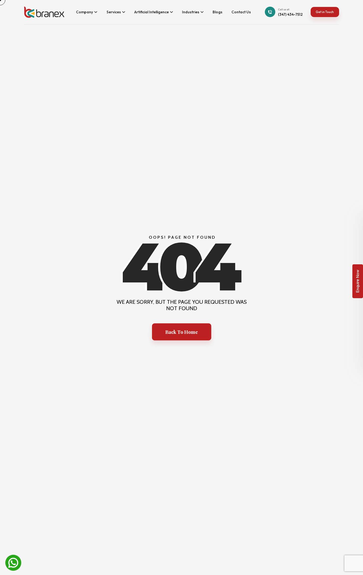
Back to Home (181, 332)
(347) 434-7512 (290, 14)
